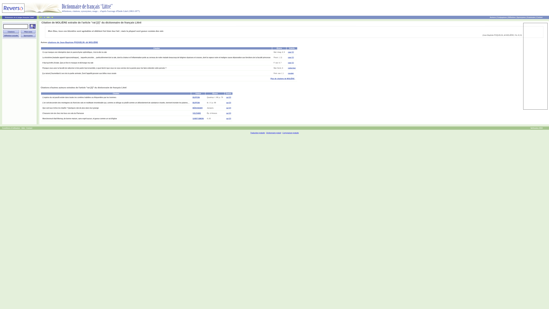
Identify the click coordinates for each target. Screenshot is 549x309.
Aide (23, 128)
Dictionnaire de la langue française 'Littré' (19, 17)
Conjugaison (502, 17)
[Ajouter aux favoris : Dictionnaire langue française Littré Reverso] (44, 17)
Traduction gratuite (257, 133)
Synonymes (521, 17)
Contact (540, 17)
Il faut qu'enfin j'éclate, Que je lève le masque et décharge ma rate (67, 63)
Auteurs (493, 17)
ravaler (291, 73)
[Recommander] (52, 17)
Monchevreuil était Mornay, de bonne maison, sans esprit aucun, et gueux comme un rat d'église (79, 119)
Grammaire (531, 17)
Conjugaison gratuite (291, 133)
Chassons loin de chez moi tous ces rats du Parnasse (63, 113)
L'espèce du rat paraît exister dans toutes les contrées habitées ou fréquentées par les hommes (79, 97)
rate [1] (291, 52)
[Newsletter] (48, 17)
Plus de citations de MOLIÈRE (282, 79)
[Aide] (41, 17)
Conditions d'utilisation (11, 128)
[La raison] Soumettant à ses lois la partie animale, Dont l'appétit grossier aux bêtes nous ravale (79, 73)
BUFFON (196, 97)
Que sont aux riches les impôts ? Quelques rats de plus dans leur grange (70, 108)
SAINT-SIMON (198, 119)
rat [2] (228, 97)
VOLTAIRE (197, 113)
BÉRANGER (198, 108)
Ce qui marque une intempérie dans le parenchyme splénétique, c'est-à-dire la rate (74, 52)
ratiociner (292, 68)
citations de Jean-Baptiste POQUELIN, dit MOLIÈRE (73, 42)
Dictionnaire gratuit (273, 133)
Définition (512, 17)
